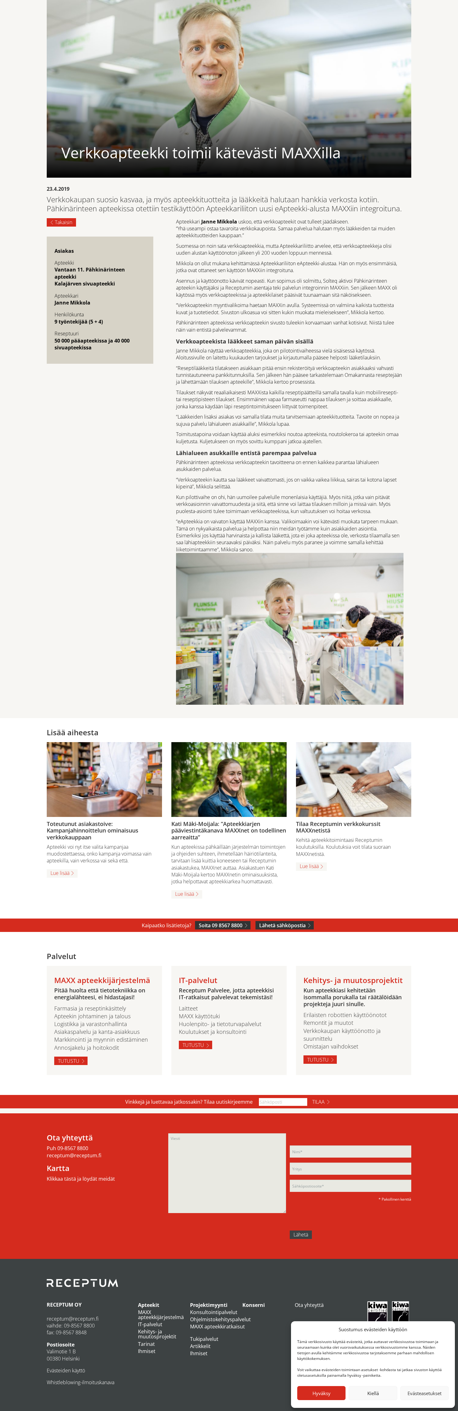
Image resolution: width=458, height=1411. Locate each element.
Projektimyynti (208, 1305)
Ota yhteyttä (309, 1305)
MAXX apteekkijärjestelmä (161, 1315)
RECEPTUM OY (64, 1304)
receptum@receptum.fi (74, 1155)
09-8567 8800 (72, 1148)
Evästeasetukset (424, 1393)
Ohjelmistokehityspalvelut (220, 1319)
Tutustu (68, 1061)
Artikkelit (200, 1346)
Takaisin (63, 222)
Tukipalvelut (204, 1339)
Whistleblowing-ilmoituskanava (80, 1382)
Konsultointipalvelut (213, 1312)
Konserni (253, 1305)
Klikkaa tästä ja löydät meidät (81, 1178)
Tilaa (318, 1101)
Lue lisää (59, 873)
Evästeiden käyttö (66, 1370)
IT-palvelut (150, 1324)
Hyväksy (321, 1393)
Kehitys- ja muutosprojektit (157, 1334)
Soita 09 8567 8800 (220, 925)
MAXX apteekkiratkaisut (217, 1326)
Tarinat (146, 1343)
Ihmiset (146, 1351)
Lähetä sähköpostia (282, 925)
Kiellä (373, 1393)
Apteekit (148, 1305)
